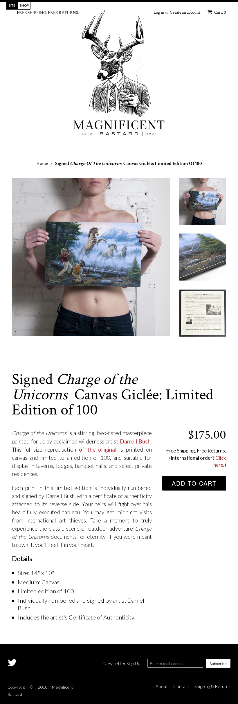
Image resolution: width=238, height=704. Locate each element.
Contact (181, 686)
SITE (12, 5)
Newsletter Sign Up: (122, 663)
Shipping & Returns (212, 686)
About (162, 686)
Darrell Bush (135, 441)
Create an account (185, 12)
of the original (98, 449)
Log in (159, 12)
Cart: (219, 12)
